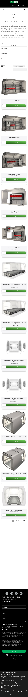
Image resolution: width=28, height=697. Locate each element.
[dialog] (14, 684)
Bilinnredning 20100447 (14, 137)
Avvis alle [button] (20, 691)
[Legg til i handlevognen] (16, 105)
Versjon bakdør (4, 53)
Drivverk (2, 58)
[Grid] (2, 66)
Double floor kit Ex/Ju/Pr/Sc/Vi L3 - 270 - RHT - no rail (14, 323)
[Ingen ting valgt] (14, 50)
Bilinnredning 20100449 (14, 247)
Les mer (12, 680)
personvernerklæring (14, 659)
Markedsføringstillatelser (10, 624)
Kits (14, 17)
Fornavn (5, 607)
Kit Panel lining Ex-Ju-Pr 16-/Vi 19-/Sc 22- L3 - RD (14, 361)
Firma (4, 613)
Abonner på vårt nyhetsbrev (16, 655)
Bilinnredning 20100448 (14, 174)
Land (4, 619)
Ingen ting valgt (14, 45)
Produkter (14, 14)
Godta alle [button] (7, 691)
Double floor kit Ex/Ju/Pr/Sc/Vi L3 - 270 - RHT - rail (14, 285)
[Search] (24, 9)
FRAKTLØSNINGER (5, 668)
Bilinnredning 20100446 (14, 100)
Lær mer (17, 644)
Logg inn (23, 5)
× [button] (26, 672)
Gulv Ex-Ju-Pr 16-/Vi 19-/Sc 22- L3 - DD (14, 510)
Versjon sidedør (4, 48)
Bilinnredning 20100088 (14, 211)
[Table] (4, 66)
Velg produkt (3, 43)
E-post (5, 629)
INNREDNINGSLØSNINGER (6, 667)
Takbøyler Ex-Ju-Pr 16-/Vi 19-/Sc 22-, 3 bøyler (14, 473)
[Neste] (20, 521)
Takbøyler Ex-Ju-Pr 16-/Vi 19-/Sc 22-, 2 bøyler (14, 436)
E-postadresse (6, 601)
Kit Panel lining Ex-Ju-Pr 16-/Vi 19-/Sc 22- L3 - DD (14, 399)
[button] (14, 694)
